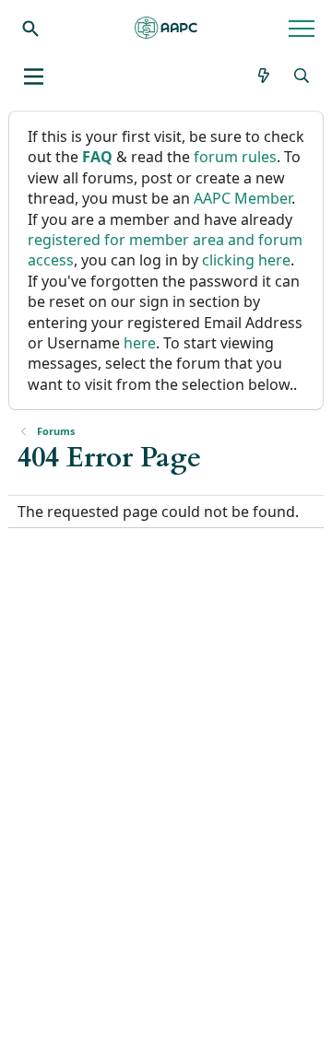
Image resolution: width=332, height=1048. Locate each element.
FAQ (97, 157)
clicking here (246, 260)
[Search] (30, 28)
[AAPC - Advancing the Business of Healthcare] (166, 28)
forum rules (235, 157)
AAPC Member (242, 198)
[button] (33, 76)
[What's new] (264, 75)
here (140, 343)
